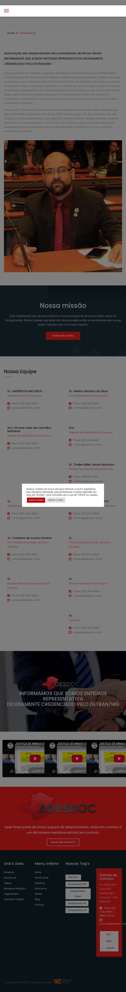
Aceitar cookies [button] (36, 500)
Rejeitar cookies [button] (56, 500)
